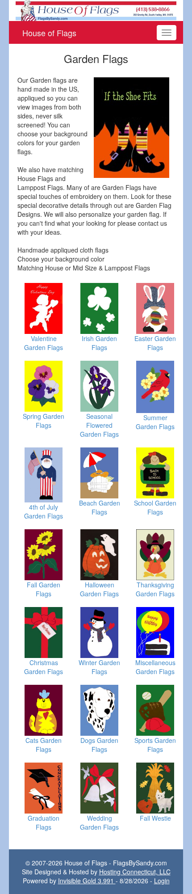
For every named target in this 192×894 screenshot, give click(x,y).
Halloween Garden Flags (99, 589)
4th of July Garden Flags (43, 511)
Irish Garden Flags (99, 343)
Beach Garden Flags (99, 507)
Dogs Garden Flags (99, 745)
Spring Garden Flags (43, 421)
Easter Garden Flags (155, 343)
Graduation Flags (43, 822)
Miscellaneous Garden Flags (155, 667)
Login (162, 880)
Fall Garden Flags (43, 589)
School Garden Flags (155, 507)
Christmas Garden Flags (43, 667)
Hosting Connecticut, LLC (135, 871)
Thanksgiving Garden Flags (155, 589)
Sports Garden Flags (155, 745)
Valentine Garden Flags (43, 343)
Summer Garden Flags (155, 422)
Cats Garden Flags (43, 745)
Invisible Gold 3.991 (87, 880)
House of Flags (49, 32)
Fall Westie (155, 818)
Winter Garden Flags (99, 667)
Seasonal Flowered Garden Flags (99, 425)
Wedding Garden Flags (99, 822)
